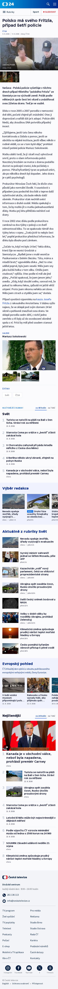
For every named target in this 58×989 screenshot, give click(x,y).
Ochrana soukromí (20, 983)
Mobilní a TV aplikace (13, 952)
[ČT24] (8, 4)
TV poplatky (8, 922)
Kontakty (35, 958)
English (5, 983)
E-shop (6, 946)
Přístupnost (37, 983)
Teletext (6, 928)
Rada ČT (34, 934)
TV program (8, 910)
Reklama (34, 916)
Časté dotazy (36, 952)
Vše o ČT (6, 958)
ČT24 (4, 31)
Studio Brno (36, 922)
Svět (7, 395)
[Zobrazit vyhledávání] (48, 4)
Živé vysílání (8, 916)
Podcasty (7, 934)
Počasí (5, 940)
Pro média (35, 910)
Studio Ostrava (37, 928)
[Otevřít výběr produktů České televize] (54, 4)
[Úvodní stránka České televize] (14, 877)
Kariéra (34, 940)
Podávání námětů (39, 946)
